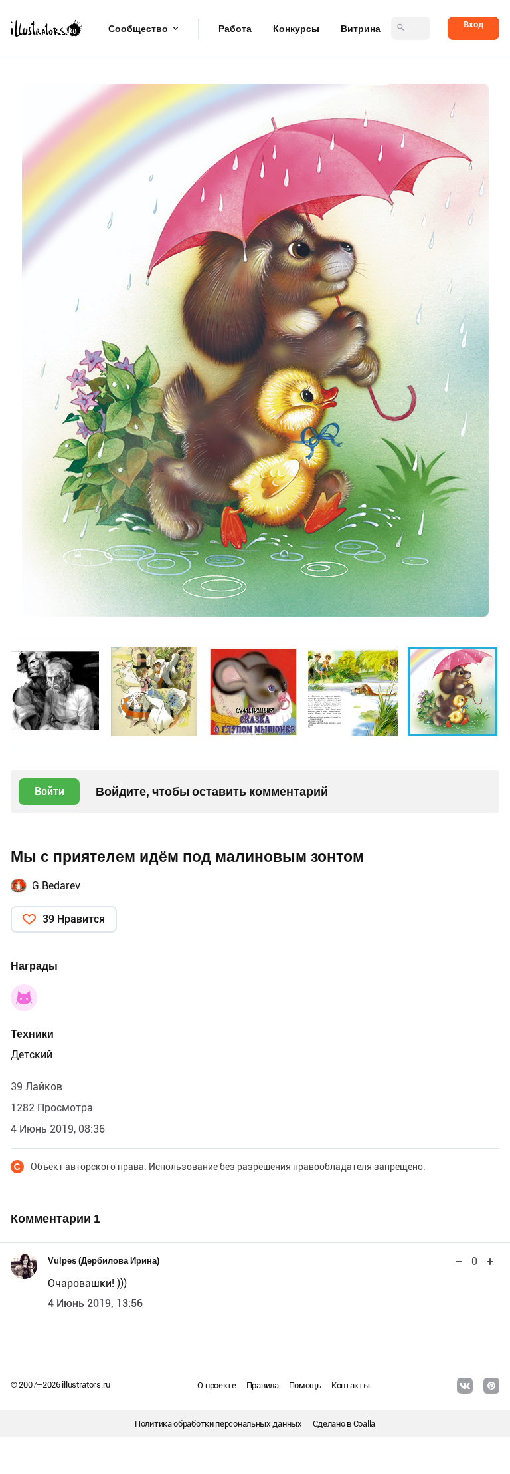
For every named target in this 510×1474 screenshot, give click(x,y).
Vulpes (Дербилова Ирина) (103, 1261)
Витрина (361, 28)
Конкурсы (296, 28)
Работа (235, 28)
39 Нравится (73, 919)
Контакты (350, 1385)
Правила (262, 1385)
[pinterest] (491, 1386)
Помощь (305, 1385)
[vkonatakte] (465, 1386)
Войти (49, 791)
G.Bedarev (56, 885)
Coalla (364, 1424)
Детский (31, 1054)
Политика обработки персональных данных (218, 1424)
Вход (473, 24)
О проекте (216, 1385)
